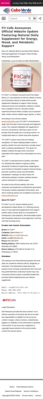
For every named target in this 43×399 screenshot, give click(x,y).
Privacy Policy (27, 396)
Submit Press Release (13, 391)
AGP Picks (5, 3)
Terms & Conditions (31, 391)
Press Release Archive (24, 387)
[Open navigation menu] (4, 18)
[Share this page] (40, 18)
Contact (38, 396)
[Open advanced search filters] (34, 18)
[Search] (29, 18)
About (12, 387)
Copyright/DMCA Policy (11, 396)
